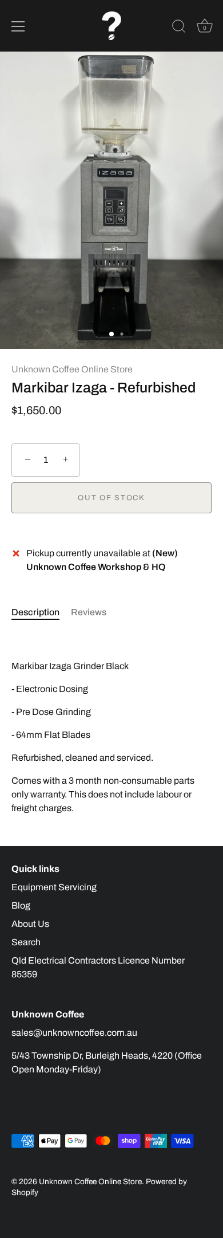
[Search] (179, 28)
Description (35, 612)
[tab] (41, 612)
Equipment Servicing (54, 887)
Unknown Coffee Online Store (72, 369)
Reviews (88, 612)
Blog (20, 905)
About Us (30, 924)
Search (26, 942)
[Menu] (18, 26)
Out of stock (111, 498)
